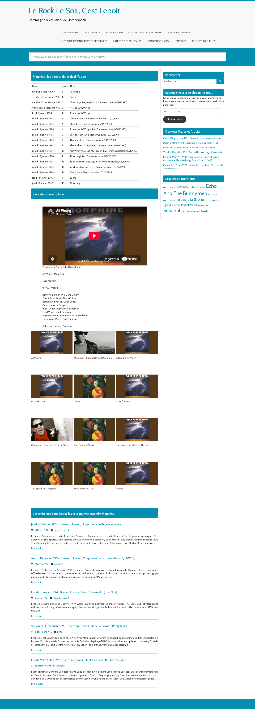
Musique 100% (114, 32)
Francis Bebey (169, 200)
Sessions (60, 665)
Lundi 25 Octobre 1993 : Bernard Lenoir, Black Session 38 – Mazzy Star (78, 660)
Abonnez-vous (175, 119)
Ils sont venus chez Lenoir (145, 32)
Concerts (58, 564)
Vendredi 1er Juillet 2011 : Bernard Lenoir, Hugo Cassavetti (192, 152)
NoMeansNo (202, 205)
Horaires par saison (158, 41)
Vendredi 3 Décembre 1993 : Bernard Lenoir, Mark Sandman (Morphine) (79, 626)
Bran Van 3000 (169, 187)
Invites (60, 631)
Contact (181, 41)
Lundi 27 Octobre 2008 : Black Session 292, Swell (189, 147)
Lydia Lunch (172, 205)
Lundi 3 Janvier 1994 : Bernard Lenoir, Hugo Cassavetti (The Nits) (74, 592)
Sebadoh (172, 210)
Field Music (212, 194)
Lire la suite (37, 548)
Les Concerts (92, 32)
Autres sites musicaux (127, 41)
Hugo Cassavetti (62, 530)
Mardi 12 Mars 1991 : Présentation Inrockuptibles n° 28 (191, 142)
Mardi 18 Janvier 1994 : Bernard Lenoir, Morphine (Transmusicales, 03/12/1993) (83, 558)
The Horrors (187, 212)
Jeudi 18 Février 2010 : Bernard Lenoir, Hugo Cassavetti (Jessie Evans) (76, 524)
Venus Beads (200, 211)
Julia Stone (195, 199)
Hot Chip (181, 200)
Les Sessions (70, 32)
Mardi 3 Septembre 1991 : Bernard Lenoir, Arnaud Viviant (192, 138)
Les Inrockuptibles (178, 32)
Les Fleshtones (211, 200)
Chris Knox (183, 186)
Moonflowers (189, 205)
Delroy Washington (198, 187)
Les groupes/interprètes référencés (84, 41)
